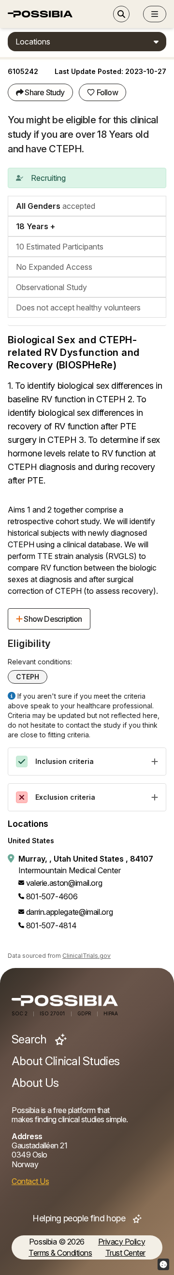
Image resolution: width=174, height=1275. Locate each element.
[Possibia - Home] (87, 1000)
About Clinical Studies (65, 1061)
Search (30, 1039)
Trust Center (125, 1253)
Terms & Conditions (60, 1253)
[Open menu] (154, 14)
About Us (35, 1083)
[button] (154, 14)
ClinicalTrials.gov (86, 955)
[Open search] (121, 14)
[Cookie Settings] (163, 1264)
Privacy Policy (121, 1241)
